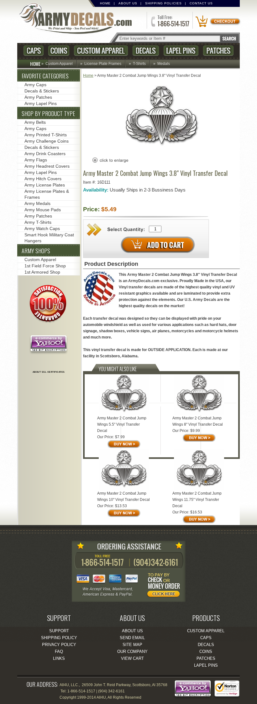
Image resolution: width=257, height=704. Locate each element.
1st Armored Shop (42, 272)
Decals (146, 50)
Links (59, 658)
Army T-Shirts (37, 222)
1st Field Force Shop (45, 265)
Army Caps (35, 84)
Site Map (132, 644)
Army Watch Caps (42, 228)
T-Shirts (139, 63)
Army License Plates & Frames (46, 194)
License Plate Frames (102, 63)
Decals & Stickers (41, 90)
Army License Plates (44, 184)
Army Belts (35, 122)
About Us (127, 3)
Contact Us (201, 3)
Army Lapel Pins (40, 103)
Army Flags (35, 159)
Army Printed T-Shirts (45, 134)
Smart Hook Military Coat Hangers (49, 237)
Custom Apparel (101, 50)
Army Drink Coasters (45, 153)
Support (59, 630)
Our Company (132, 651)
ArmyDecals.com (78, 19)
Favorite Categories (45, 76)
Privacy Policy (59, 644)
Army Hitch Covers (42, 178)
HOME (35, 63)
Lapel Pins (181, 50)
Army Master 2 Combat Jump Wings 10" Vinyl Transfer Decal (123, 496)
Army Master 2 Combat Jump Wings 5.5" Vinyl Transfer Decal (121, 424)
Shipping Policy (59, 637)
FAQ (59, 651)
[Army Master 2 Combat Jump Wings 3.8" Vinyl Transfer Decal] (161, 149)
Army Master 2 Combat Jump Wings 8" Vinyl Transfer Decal (197, 421)
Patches (218, 50)
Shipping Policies (163, 3)
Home (105, 3)
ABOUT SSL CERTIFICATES (49, 372)
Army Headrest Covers (47, 166)
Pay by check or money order (165, 586)
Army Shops (36, 251)
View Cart (132, 658)
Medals (163, 63)
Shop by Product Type (48, 113)
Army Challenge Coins (46, 141)
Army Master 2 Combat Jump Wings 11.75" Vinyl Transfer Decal (197, 499)
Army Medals (37, 203)
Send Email (132, 637)
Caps (34, 50)
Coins (58, 50)
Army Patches (38, 97)
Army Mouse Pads (42, 209)
